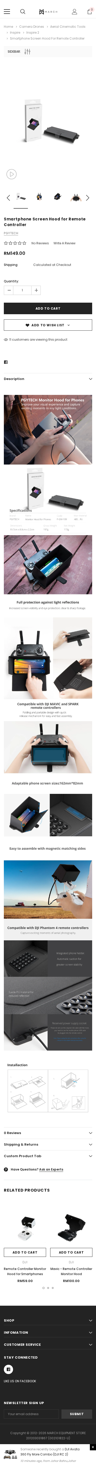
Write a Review (65, 243)
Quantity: (11, 281)
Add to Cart (25, 1252)
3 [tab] (53, 1288)
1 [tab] (43, 1288)
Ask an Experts (51, 1169)
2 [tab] (48, 1288)
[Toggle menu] (7, 11)
